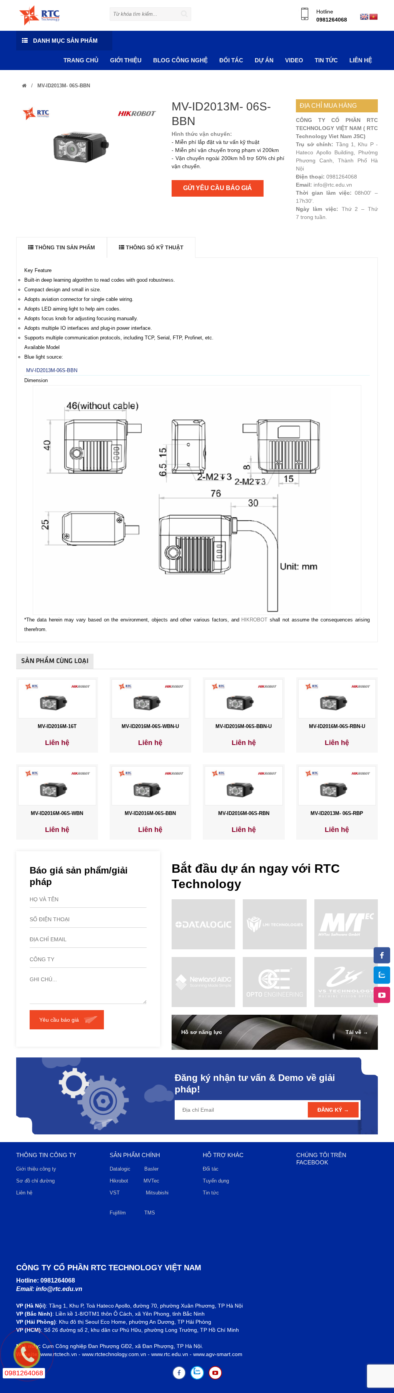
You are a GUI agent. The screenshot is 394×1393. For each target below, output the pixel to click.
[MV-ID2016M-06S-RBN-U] (337, 698)
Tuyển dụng (216, 1181)
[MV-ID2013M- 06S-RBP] (337, 785)
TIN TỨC (326, 60)
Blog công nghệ (180, 60)
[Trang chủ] (24, 86)
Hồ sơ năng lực (201, 1032)
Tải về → (357, 1032)
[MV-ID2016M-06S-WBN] (57, 785)
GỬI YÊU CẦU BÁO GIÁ (217, 188)
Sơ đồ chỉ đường (35, 1181)
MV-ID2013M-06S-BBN (51, 370)
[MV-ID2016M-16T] (57, 698)
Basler (153, 1169)
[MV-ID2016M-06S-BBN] (150, 785)
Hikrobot (119, 1181)
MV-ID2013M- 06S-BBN (63, 86)
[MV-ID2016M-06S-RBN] (244, 785)
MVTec (151, 1181)
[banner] (39, 15)
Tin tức (211, 1193)
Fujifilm (118, 1213)
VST (115, 1193)
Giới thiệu (126, 60)
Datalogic (120, 1169)
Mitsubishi (158, 1193)
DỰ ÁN (264, 60)
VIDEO (294, 60)
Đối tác (211, 1169)
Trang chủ (80, 60)
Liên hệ (360, 60)
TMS (149, 1213)
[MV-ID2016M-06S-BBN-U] (244, 698)
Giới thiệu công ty (36, 1169)
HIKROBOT (254, 620)
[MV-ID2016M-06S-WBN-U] (150, 698)
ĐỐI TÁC (231, 60)
